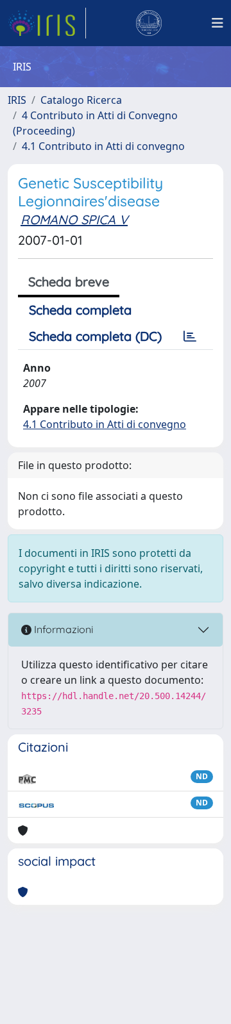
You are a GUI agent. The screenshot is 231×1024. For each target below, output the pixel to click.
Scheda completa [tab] (80, 310)
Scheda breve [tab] (68, 282)
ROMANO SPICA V (74, 219)
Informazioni (62, 629)
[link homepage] (47, 23)
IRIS (17, 100)
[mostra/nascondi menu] (217, 23)
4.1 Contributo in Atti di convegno (103, 146)
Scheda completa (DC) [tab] (95, 336)
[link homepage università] (149, 23)
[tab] (190, 336)
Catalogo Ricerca (81, 100)
